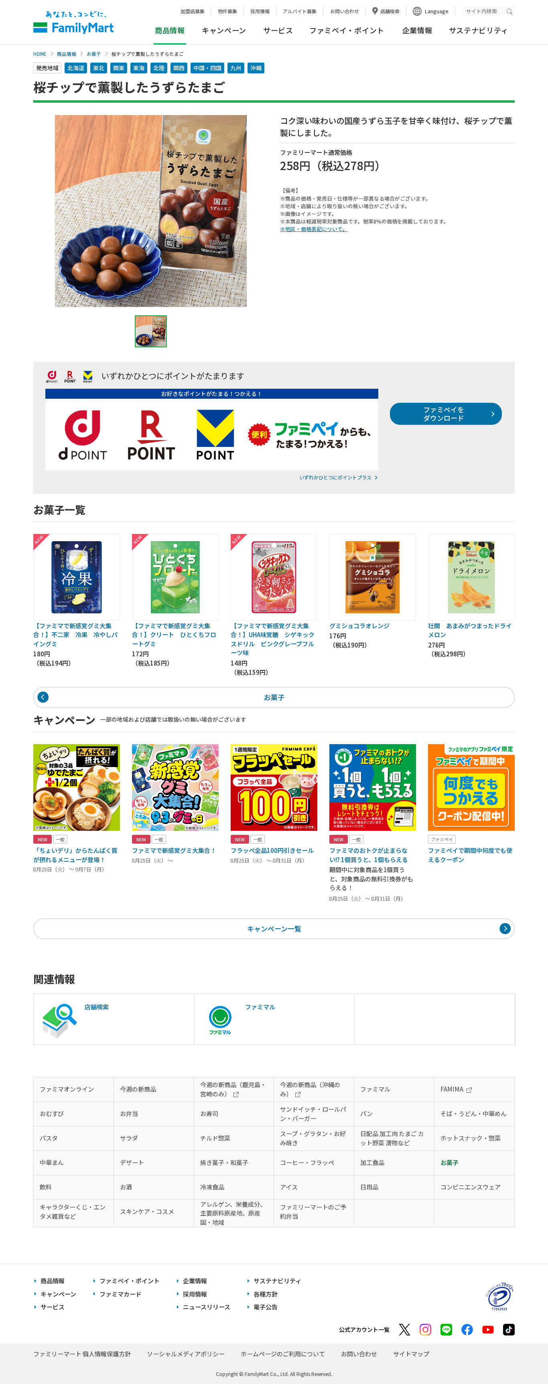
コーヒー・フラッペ (307, 1162)
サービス (278, 30)
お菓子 (94, 54)
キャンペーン (224, 30)
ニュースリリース (206, 1307)
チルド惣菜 (215, 1138)
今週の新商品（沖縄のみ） (310, 1089)
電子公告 (266, 1307)
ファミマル (375, 1089)
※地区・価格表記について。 (314, 229)
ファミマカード (120, 1294)
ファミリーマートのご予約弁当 (313, 1211)
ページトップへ (522, 1357)
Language (437, 11)
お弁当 (129, 1113)
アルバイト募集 (300, 11)
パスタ (49, 1138)
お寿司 (209, 1113)
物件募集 (227, 11)
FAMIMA (451, 1089)
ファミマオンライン (67, 1089)
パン (366, 1113)
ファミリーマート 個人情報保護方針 (82, 1354)
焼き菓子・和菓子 (224, 1162)
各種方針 (266, 1294)
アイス (289, 1187)
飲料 (46, 1187)
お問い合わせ (344, 11)
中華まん (52, 1162)
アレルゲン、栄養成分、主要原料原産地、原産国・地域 (233, 1213)
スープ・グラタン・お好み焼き (313, 1138)
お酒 (126, 1187)
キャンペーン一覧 (274, 928)
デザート (132, 1162)
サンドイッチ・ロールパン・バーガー (313, 1113)
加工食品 (372, 1162)
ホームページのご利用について (283, 1354)
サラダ (129, 1138)
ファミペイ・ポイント (346, 30)
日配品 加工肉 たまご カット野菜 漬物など (392, 1138)
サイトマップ (411, 1354)
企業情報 (417, 30)
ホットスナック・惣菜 (470, 1138)
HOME (40, 54)
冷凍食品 (212, 1187)
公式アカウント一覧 (364, 1329)
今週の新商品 (138, 1089)
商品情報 (66, 54)
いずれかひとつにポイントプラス (335, 477)
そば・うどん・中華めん (473, 1113)
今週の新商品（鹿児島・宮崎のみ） (233, 1089)
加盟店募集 (193, 11)
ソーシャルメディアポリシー (186, 1354)
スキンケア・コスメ (147, 1211)
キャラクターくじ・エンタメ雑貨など (73, 1211)
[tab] (151, 331)
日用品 (369, 1187)
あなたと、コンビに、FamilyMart (73, 22)
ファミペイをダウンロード (443, 413)
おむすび (52, 1113)
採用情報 (260, 11)
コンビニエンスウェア (470, 1187)
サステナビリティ (479, 30)
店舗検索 (390, 11)
